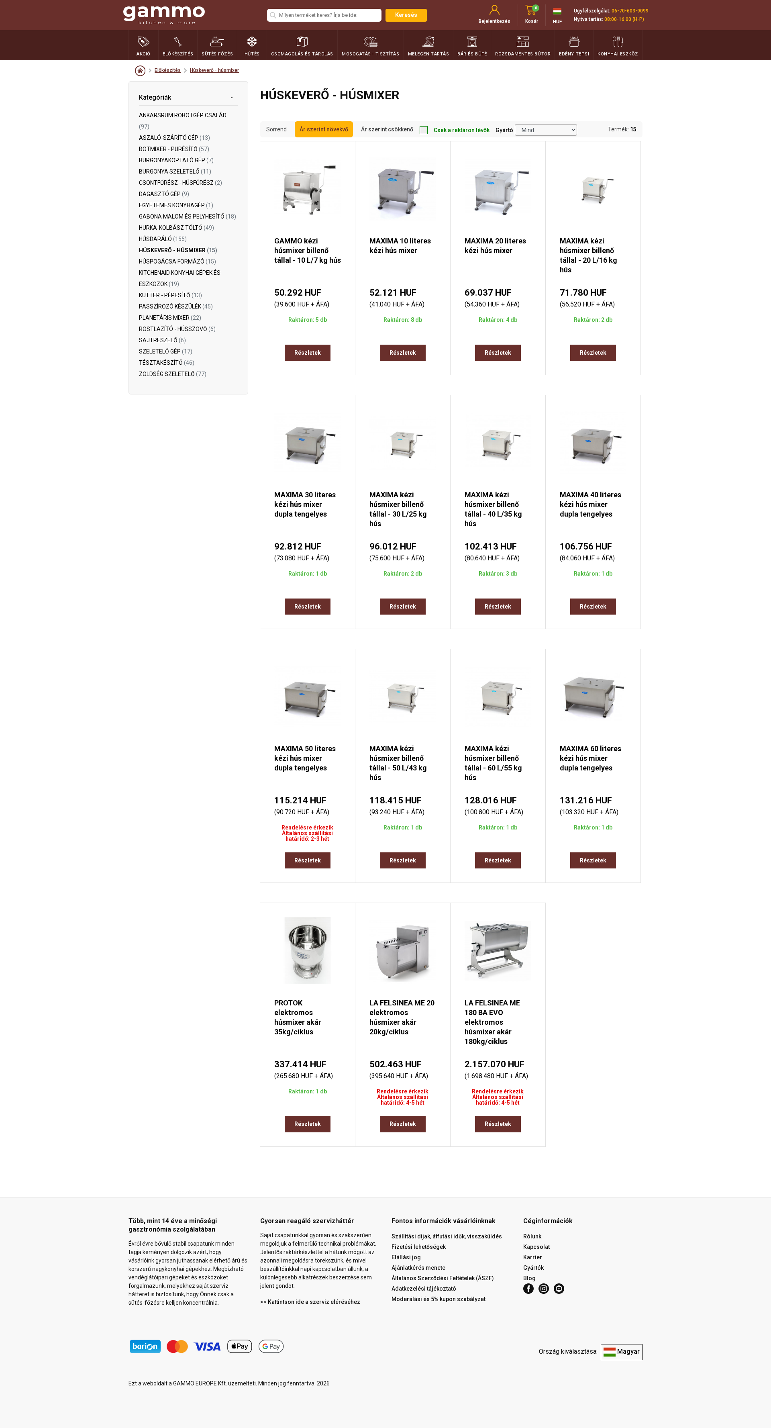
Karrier (532, 1257)
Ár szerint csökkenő (387, 129)
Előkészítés (168, 70)
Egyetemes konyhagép (176, 205)
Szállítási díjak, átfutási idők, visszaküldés (447, 1236)
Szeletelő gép (165, 351)
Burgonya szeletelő (175, 171)
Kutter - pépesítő (170, 295)
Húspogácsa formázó (177, 261)
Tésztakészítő (166, 363)
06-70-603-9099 (630, 11)
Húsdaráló (163, 239)
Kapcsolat (536, 1247)
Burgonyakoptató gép (176, 160)
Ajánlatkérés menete (418, 1268)
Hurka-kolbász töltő (176, 228)
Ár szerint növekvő (324, 129)
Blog (529, 1278)
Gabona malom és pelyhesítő (187, 216)
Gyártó (504, 130)
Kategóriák (155, 97)
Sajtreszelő (162, 340)
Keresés (406, 15)
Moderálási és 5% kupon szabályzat (438, 1299)
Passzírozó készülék (176, 306)
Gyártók (533, 1268)
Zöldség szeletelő (172, 374)
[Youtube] (559, 1288)
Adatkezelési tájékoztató (424, 1288)
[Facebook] (528, 1288)
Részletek (307, 352)
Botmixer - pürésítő (174, 149)
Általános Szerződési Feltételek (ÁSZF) (443, 1278)
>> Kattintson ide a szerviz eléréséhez (310, 1302)
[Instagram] (543, 1288)
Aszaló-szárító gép (174, 138)
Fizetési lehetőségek (419, 1247)
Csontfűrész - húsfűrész (180, 183)
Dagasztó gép (164, 194)
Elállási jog (406, 1257)
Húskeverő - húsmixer (214, 70)
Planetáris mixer (170, 318)
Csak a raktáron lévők (462, 130)
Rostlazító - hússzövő (177, 329)
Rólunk (532, 1236)
